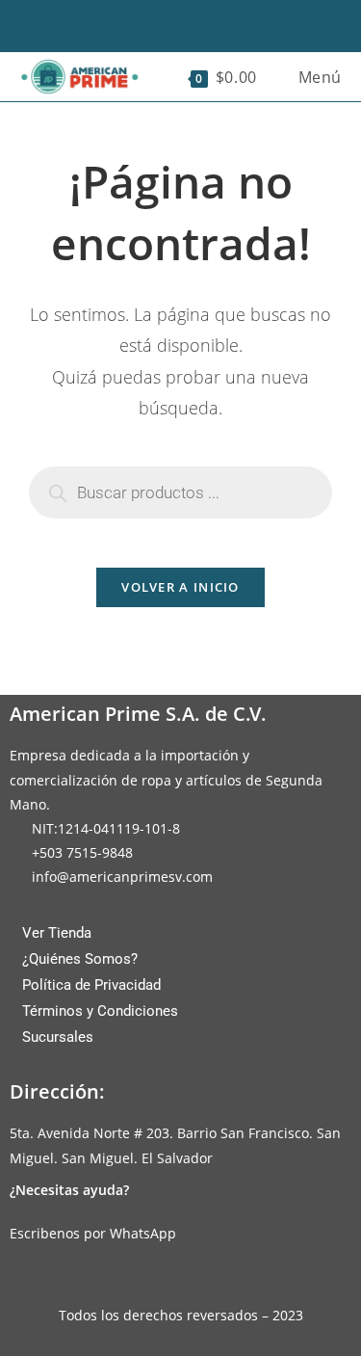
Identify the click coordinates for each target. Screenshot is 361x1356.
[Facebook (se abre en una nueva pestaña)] (150, 23)
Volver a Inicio (180, 587)
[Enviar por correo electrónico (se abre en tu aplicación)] (210, 23)
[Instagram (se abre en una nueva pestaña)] (180, 23)
